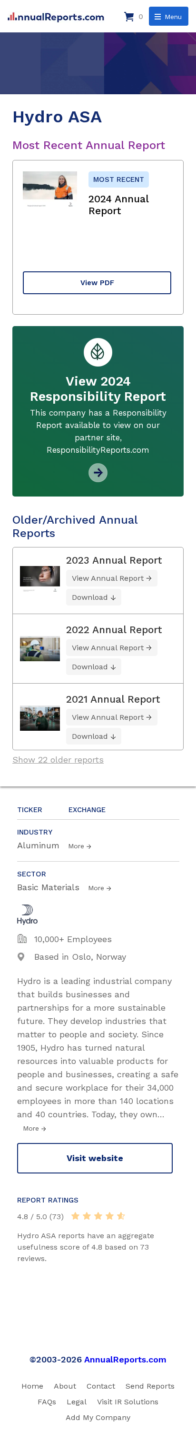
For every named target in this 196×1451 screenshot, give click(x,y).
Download (90, 597)
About (65, 1386)
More (76, 846)
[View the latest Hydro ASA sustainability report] (98, 479)
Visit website (95, 1158)
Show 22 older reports (58, 760)
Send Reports (150, 1386)
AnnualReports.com (125, 1359)
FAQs (47, 1401)
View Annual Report (108, 578)
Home (32, 1386)
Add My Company (98, 1417)
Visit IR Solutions (127, 1401)
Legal (77, 1401)
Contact (101, 1386)
